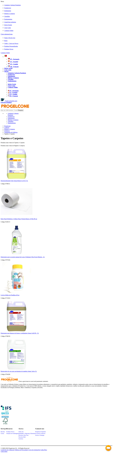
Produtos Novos (8, 49)
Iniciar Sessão (8, 25)
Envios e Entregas (39, 435)
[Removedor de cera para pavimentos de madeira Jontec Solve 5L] (16, 369)
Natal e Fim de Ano (9, 38)
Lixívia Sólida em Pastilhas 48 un (10, 295)
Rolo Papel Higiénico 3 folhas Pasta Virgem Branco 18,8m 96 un (19, 219)
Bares (5, 40)
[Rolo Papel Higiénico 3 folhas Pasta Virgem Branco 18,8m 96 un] (16, 217)
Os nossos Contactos (40, 433)
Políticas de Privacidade (21, 450)
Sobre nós (21, 431)
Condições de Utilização (7, 450)
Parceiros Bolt (22, 437)
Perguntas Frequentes (40, 431)
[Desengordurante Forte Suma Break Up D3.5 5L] (16, 179)
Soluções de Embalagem (12, 433)
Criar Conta (7, 27)
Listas (10, 22)
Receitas (3, 431)
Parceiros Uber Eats (23, 435)
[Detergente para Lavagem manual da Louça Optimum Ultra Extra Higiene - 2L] (16, 255)
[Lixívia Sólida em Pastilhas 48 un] (16, 293)
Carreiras (21, 438)
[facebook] (6, 411)
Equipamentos (8, 19)
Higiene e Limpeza (9, 13)
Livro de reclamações (34, 450)
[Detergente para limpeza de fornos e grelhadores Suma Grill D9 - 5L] (16, 331)
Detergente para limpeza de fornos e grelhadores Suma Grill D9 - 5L (20, 333)
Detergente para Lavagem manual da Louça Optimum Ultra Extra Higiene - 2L (23, 257)
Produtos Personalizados (11, 46)
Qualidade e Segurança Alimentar (27, 433)
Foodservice (7, 8)
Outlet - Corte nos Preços (11, 43)
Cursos (2, 433)
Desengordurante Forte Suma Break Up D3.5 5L (14, 180)
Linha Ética (44, 450)
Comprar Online (8, 30)
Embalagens (7, 10)
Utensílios (7, 16)
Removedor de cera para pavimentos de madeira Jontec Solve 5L (19, 371)
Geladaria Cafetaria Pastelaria (12, 5)
